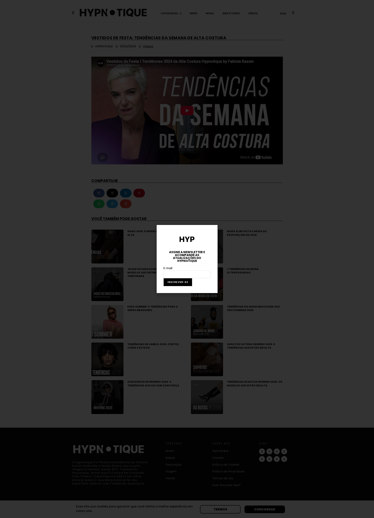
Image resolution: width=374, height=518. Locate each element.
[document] (187, 259)
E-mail (167, 268)
